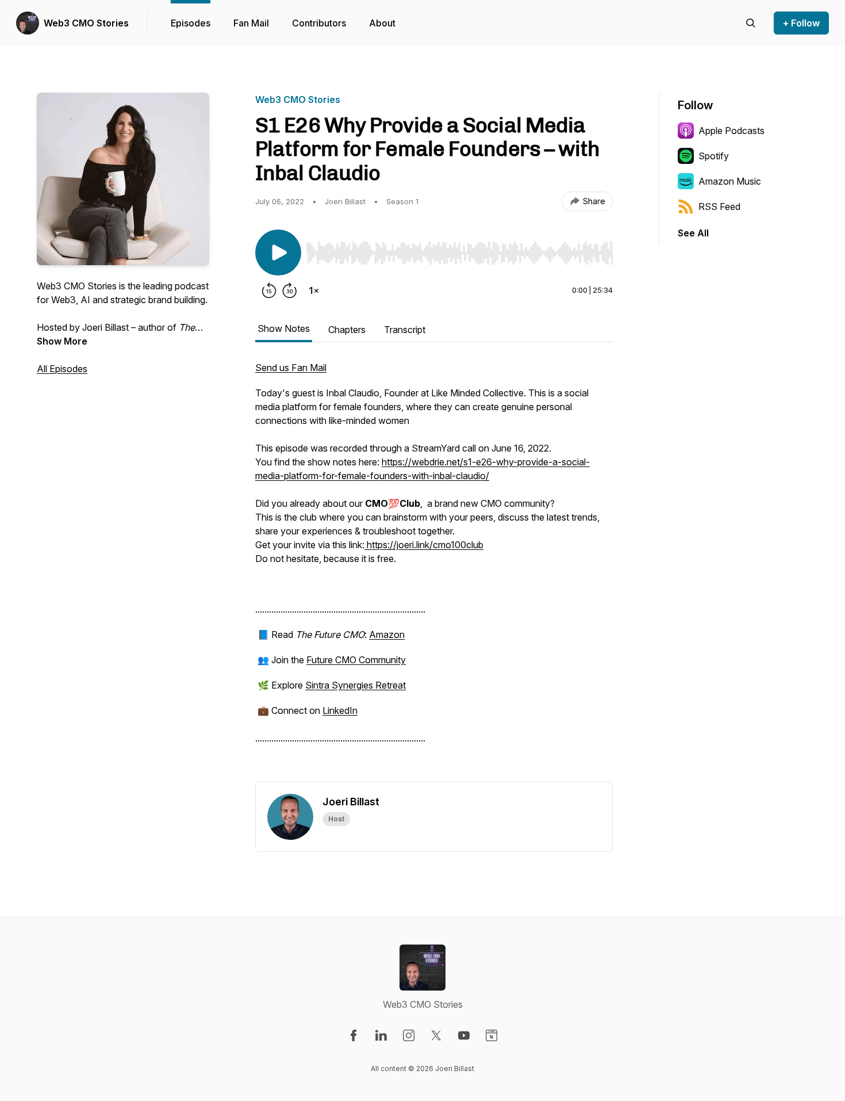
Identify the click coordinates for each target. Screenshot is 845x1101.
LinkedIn (340, 710)
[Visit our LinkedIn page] (381, 1035)
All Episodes (62, 368)
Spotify (713, 156)
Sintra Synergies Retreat (355, 685)
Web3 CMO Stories (86, 23)
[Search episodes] (750, 23)
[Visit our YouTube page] (464, 1035)
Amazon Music (729, 181)
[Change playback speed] (313, 290)
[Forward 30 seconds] (290, 290)
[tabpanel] (434, 571)
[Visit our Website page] (491, 1035)
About (382, 23)
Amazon (387, 634)
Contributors (319, 23)
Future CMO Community (356, 660)
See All (693, 233)
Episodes (190, 23)
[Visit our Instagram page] (408, 1035)
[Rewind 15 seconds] (269, 290)
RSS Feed (719, 206)
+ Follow (801, 23)
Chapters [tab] (347, 329)
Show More (62, 341)
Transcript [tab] (404, 329)
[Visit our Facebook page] (353, 1035)
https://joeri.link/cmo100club (423, 544)
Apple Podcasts (731, 130)
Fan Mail (251, 23)
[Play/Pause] (278, 253)
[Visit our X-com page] (436, 1035)
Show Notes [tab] (284, 328)
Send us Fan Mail (291, 367)
